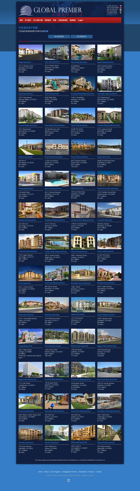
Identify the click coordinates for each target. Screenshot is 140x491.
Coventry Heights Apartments (28, 125)
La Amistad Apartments (104, 220)
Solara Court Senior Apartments (107, 379)
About (46, 472)
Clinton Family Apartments (79, 125)
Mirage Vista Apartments (26, 315)
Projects (91, 472)
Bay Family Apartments (26, 94)
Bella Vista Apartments (52, 94)
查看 (46, 31)
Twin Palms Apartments (26, 443)
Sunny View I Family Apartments (54, 411)
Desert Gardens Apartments (53, 157)
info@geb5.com (111, 15)
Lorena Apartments (25, 283)
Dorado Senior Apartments (79, 157)
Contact (99, 472)
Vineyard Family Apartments (106, 443)
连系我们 (73, 20)
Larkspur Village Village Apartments (56, 252)
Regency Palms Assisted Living (106, 346)
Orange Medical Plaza (25, 346)
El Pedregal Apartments (26, 188)
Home (40, 472)
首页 (21, 20)
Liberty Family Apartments (79, 252)
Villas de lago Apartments (79, 442)
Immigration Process (69, 472)
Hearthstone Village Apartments (55, 220)
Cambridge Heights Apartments (107, 94)
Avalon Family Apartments (105, 62)
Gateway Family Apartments (27, 220)
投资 (54, 20)
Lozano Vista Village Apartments (55, 283)
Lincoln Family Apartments (105, 251)
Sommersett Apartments (26, 411)
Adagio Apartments (25, 62)
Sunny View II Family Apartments (81, 411)
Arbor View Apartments (52, 62)
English (80, 20)
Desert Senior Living (103, 157)
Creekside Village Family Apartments (108, 125)
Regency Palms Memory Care (28, 379)
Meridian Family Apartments (106, 283)
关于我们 (28, 20)
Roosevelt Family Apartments (54, 379)
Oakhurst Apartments (77, 314)
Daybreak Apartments (25, 157)
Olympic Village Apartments (106, 315)
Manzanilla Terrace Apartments (80, 283)
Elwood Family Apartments (53, 188)
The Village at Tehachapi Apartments (108, 411)
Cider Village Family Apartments (55, 125)
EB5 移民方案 (38, 20)
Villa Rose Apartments (51, 443)
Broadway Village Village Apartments (82, 94)
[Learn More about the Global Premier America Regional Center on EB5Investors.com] (70, 480)
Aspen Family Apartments (79, 62)
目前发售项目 (63, 20)
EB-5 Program (55, 472)
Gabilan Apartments (77, 188)
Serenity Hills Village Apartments (81, 379)
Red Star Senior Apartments (79, 346)
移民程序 (48, 20)
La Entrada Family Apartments (28, 251)
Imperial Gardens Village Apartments (82, 220)
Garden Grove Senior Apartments (107, 188)
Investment (83, 472)
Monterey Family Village (52, 315)
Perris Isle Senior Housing (53, 346)
